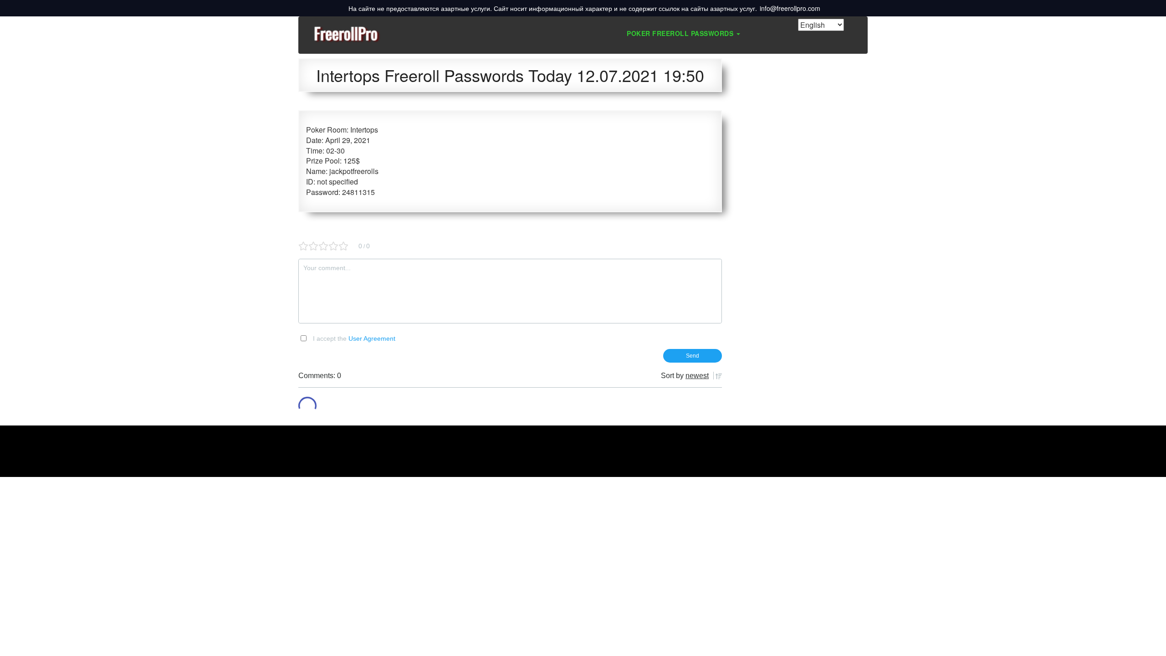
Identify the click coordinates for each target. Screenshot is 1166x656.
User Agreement (371, 338)
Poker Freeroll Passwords (681, 33)
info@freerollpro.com (790, 8)
